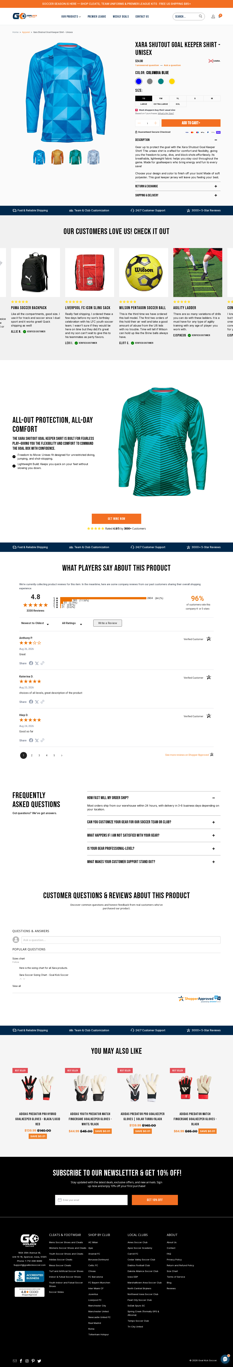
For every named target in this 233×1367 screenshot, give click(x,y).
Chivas (92, 1271)
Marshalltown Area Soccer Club (145, 1282)
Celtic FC (93, 1265)
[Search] (200, 16)
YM (160, 98)
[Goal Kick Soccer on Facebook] (21, 1361)
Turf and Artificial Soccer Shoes (66, 1271)
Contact (171, 1248)
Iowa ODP (133, 1276)
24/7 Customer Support (150, 210)
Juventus (93, 1294)
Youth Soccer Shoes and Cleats (66, 1253)
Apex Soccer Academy (140, 1248)
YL (178, 98)
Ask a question (172, 65)
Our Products (69, 16)
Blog (169, 1282)
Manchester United (98, 1311)
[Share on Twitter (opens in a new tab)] (37, 663)
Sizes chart (18, 958)
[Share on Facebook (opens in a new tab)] (31, 663)
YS (143, 98)
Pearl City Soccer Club (140, 1300)
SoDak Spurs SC (136, 1305)
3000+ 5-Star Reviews (206, 210)
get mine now (116, 519)
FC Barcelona (95, 1276)
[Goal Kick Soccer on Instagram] (27, 1361)
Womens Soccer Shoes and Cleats (67, 1248)
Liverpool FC (95, 1300)
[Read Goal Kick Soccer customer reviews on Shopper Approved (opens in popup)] (30, 1292)
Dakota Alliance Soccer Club (143, 1271)
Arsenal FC (94, 1253)
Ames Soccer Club (138, 1242)
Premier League (97, 16)
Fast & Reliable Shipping (33, 210)
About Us (172, 1242)
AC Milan (93, 1242)
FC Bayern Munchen (99, 1282)
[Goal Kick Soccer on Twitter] (39, 1361)
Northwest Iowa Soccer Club (143, 1294)
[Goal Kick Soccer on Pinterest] (33, 1361)
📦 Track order (216, 1330)
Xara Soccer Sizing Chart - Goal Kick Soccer (43, 975)
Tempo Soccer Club (138, 1320)
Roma (91, 1328)
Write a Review (107, 623)
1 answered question (147, 65)
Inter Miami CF (96, 1288)
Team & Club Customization (91, 210)
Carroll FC (133, 1253)
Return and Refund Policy (180, 1265)
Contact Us (142, 16)
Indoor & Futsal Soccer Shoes (65, 1276)
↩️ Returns (170, 1338)
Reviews (171, 1288)
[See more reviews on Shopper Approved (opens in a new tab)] (42, 663)
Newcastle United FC (99, 1317)
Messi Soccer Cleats (60, 1265)
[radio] (116, 598)
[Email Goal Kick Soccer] (15, 1361)
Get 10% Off (155, 1200)
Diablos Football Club (139, 1265)
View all (16, 986)
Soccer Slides (56, 1292)
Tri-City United (135, 1326)
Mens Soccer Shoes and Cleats (66, 1242)
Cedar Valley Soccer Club (141, 1259)
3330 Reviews (39, 610)
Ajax (90, 1248)
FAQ (169, 1253)
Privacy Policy (174, 1259)
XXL (178, 104)
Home (15, 32)
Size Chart (172, 1271)
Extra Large (161, 104)
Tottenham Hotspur (98, 1334)
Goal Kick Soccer (207, 1360)
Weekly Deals (121, 16)
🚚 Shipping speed (193, 1330)
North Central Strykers (139, 1288)
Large (143, 104)
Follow (15, 962)
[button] (20, 979)
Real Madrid (94, 1323)
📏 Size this (171, 1330)
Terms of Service (176, 1276)
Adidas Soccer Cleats (60, 1259)
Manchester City (97, 1305)
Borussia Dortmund (98, 1259)
